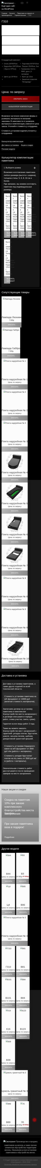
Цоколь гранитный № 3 (15, 1091)
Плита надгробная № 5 (15, 503)
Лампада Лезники (11, 317)
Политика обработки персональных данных (20, 1164)
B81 (23, 967)
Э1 (22, 1122)
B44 (8, 873)
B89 (8, 1122)
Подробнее (9, 813)
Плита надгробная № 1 (15, 379)
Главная (4, 13)
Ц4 (8, 904)
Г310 (8, 967)
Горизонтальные (20, 15)
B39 (8, 1060)
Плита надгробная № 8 (15, 596)
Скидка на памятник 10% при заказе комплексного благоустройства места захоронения (19, 806)
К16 (8, 1029)
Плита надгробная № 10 (15, 658)
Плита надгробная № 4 (15, 472)
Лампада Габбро (11, 348)
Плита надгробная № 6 (15, 534)
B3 (22, 873)
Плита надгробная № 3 (15, 441)
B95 (23, 904)
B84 (23, 998)
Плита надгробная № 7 (15, 565)
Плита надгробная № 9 (15, 627)
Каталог (12, 13)
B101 (8, 998)
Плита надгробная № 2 (15, 410)
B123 (23, 1029)
